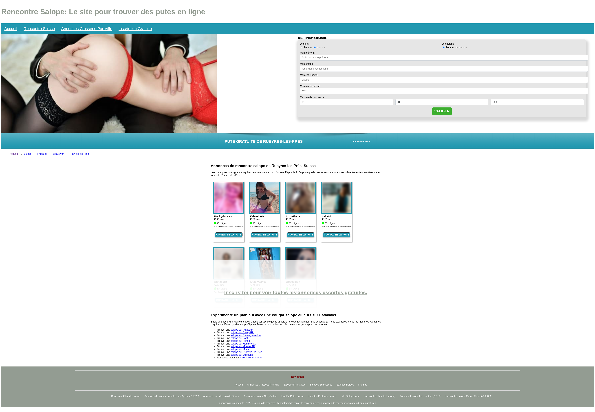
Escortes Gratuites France (322, 396)
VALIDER (442, 111)
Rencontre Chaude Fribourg (379, 396)
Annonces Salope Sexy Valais (260, 396)
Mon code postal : (309, 75)
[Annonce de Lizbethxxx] (300, 212)
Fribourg (42, 154)
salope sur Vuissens (242, 354)
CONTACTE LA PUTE (228, 234)
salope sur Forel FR (242, 341)
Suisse (27, 154)
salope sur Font (239, 338)
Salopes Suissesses (321, 384)
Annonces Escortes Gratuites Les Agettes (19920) (171, 396)
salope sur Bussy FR (242, 332)
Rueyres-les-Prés (79, 154)
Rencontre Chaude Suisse (125, 396)
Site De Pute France (292, 396)
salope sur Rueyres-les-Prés (246, 352)
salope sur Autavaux (242, 329)
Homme (320, 47)
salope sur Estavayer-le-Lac (246, 335)
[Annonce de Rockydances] (228, 212)
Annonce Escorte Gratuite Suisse (221, 396)
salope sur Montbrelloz (243, 343)
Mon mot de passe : (310, 86)
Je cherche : (448, 43)
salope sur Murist (240, 349)
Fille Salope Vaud (350, 396)
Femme (308, 47)
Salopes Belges (345, 384)
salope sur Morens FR (243, 346)
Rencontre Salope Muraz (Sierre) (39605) (468, 396)
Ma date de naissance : (312, 97)
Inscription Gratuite (135, 28)
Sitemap (362, 384)
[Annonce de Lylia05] (336, 212)
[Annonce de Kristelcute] (264, 212)
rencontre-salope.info (232, 403)
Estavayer (58, 154)
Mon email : (306, 64)
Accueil (10, 28)
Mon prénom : (307, 52)
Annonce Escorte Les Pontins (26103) (420, 396)
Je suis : (304, 43)
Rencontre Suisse (39, 28)
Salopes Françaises (295, 384)
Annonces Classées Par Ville (86, 28)
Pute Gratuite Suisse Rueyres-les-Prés (228, 226)
